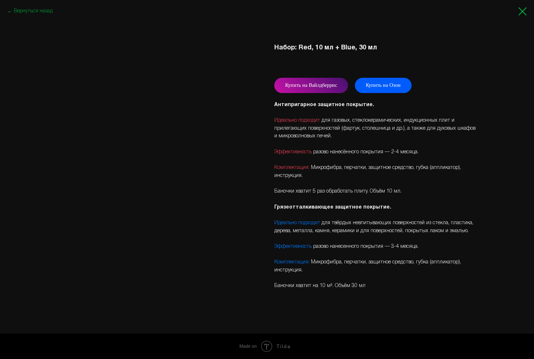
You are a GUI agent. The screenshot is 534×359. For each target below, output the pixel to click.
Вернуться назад (33, 11)
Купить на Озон (383, 85)
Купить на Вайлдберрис (311, 85)
